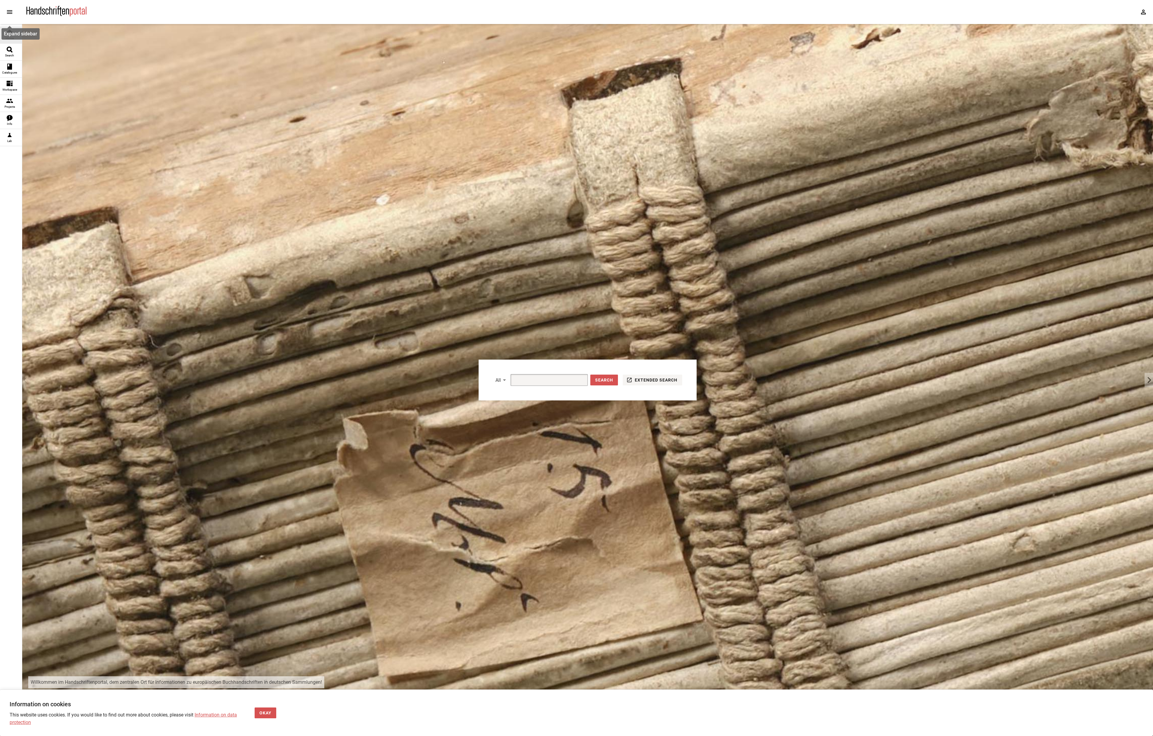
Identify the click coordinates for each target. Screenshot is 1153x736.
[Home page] (56, 15)
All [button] (498, 380)
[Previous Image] (26, 380)
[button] (604, 380)
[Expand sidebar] (9, 12)
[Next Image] (1149, 380)
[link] (11, 35)
